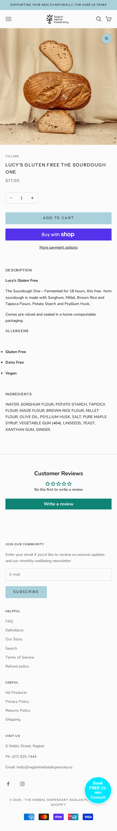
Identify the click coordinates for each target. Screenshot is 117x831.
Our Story (13, 639)
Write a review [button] (58, 504)
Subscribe (26, 591)
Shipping (12, 719)
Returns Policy (17, 710)
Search (11, 648)
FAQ (9, 621)
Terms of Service (19, 657)
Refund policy (17, 666)
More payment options (58, 247)
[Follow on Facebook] (8, 784)
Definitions (14, 630)
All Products (16, 692)
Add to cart (58, 218)
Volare (12, 156)
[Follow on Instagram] (22, 784)
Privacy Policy (17, 701)
